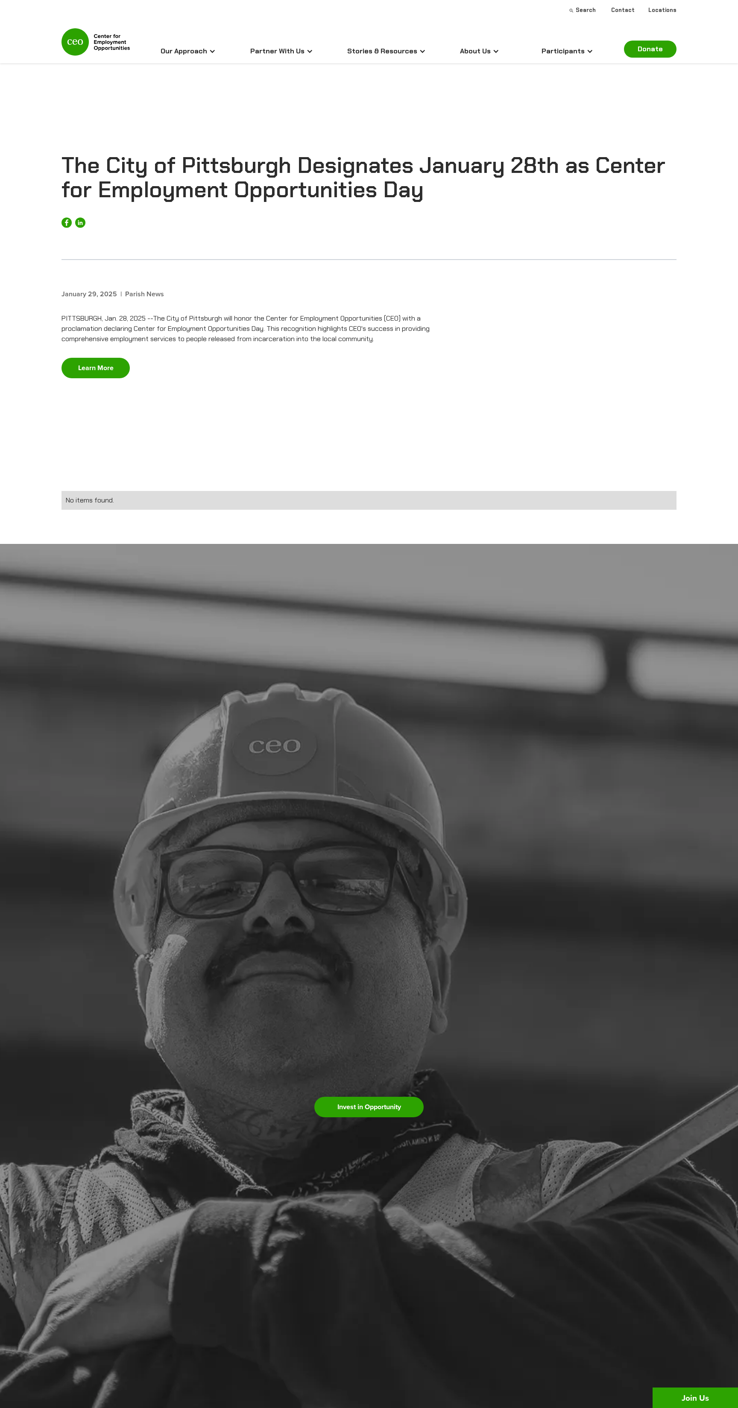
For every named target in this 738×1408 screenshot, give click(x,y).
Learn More (96, 368)
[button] (188, 51)
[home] (96, 45)
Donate (650, 48)
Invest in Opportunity (369, 1107)
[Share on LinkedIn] (80, 222)
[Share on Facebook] (67, 222)
